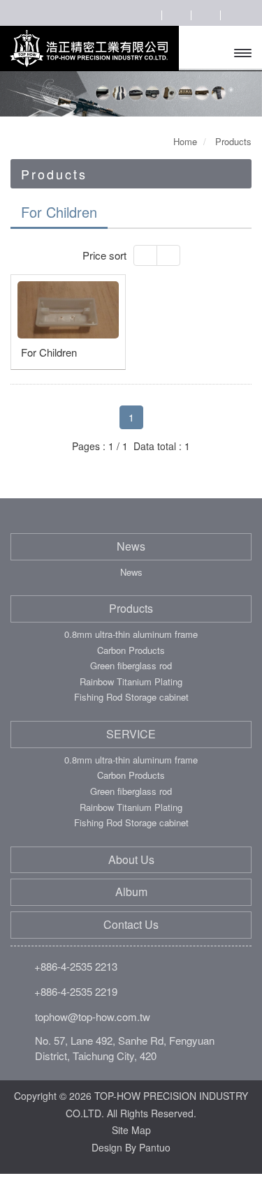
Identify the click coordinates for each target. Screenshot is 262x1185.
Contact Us (131, 924)
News (131, 546)
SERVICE (131, 734)
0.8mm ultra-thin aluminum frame (131, 634)
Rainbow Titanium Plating (131, 682)
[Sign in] (176, 15)
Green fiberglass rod (131, 665)
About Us (131, 859)
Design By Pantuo (131, 1147)
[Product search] (147, 15)
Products (131, 608)
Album (131, 892)
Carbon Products (131, 650)
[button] (19, 94)
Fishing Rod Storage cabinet (131, 697)
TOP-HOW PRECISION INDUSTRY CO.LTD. (88, 48)
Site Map (131, 1130)
